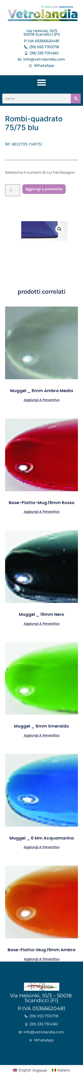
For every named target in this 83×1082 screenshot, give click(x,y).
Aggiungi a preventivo (44, 189)
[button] (41, 82)
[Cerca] (76, 98)
